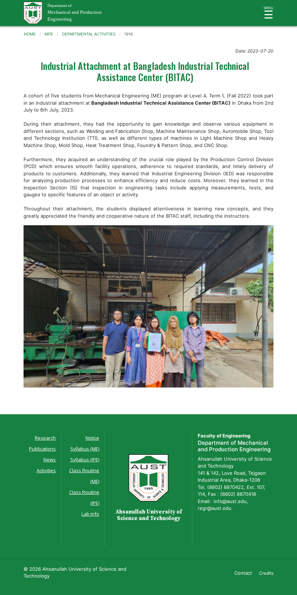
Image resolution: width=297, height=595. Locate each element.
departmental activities (89, 34)
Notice (92, 438)
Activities (46, 470)
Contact (243, 573)
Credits (266, 573)
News (49, 459)
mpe (49, 34)
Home (30, 34)
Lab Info (90, 514)
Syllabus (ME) (84, 448)
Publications (42, 448)
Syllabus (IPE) (84, 459)
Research (45, 438)
